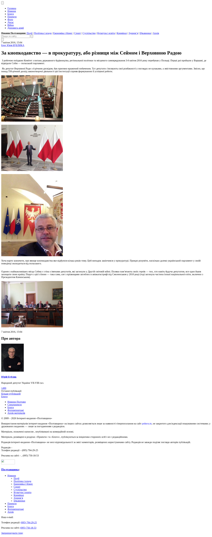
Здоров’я (133, 33)
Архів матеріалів (16, 413)
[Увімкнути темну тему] (2, 3)
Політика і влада (43, 33)
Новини (11, 11)
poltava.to (147, 423)
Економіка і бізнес (62, 33)
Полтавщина (10, 469)
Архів (156, 33)
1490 (3, 388)
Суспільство (89, 33)
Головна (11, 8)
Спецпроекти (14, 404)
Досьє (10, 22)
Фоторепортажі (15, 410)
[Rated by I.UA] (8, 463)
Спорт (77, 33)
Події (29, 33)
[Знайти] (32, 36)
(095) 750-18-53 (28, 527)
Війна (10, 25)
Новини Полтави (16, 401)
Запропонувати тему (12, 533)
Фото (10, 19)
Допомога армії (15, 28)
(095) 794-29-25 (29, 522)
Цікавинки (145, 33)
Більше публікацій (11, 393)
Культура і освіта (106, 33)
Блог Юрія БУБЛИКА (12, 45)
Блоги (10, 14)
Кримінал (122, 33)
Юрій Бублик (8, 376)
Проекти (12, 16)
